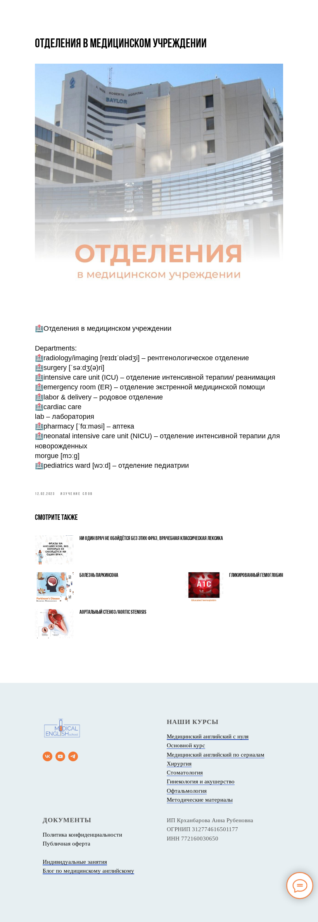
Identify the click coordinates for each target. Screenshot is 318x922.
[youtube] (60, 756)
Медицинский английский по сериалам (215, 755)
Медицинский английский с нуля (208, 736)
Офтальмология (187, 791)
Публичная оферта (66, 843)
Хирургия (179, 764)
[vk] (47, 756)
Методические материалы (200, 800)
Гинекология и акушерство (201, 781)
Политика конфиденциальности (82, 835)
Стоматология (185, 772)
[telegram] (73, 756)
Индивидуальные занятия (75, 862)
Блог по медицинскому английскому (88, 871)
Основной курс (186, 745)
